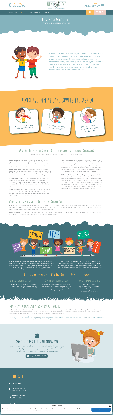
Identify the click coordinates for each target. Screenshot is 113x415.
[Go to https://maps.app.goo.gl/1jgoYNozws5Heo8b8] (90, 12)
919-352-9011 (37, 317)
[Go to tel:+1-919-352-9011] (24, 5)
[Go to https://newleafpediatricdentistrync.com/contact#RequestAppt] (89, 5)
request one (86, 317)
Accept (101, 410)
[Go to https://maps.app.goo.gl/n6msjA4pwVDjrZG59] (102, 12)
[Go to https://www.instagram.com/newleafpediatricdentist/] (97, 12)
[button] (110, 405)
